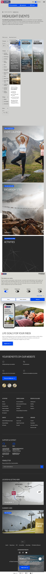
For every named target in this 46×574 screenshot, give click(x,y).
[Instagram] (20, 553)
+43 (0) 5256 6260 (5, 448)
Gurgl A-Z (32, 408)
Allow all (37, 299)
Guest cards (18, 420)
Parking (31, 406)
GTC (17, 545)
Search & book (20, 398)
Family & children (5, 410)
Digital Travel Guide (20, 423)
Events (4, 417)
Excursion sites (5, 406)
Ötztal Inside (19, 417)
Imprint (6, 545)
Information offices (34, 425)
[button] (5, 41)
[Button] (41, 466)
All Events (4, 425)
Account (18, 425)
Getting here (32, 401)
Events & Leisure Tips (8, 11)
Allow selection (23, 299)
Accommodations (19, 401)
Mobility (32, 404)
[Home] (2, 12)
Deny (8, 299)
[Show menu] (44, 2)
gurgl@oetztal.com (16, 453)
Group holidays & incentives (21, 410)
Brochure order (33, 427)
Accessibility (21, 545)
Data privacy (12, 545)
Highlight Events (15, 11)
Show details (39, 295)
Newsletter (32, 423)
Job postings (28, 545)
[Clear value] (7, 45)
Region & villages (35, 398)
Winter (3, 401)
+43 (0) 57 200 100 (5, 453)
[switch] (17, 291)
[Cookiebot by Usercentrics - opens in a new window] (39, 274)
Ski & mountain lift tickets (21, 404)
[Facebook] (23, 553)
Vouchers (18, 408)
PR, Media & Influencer (36, 545)
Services (32, 417)
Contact (32, 420)
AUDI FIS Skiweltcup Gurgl (7, 420)
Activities (4, 398)
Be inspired (4, 413)
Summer (3, 404)
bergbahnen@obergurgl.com (17, 448)
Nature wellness (5, 408)
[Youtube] (26, 553)
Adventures (18, 406)
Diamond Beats (5, 423)
